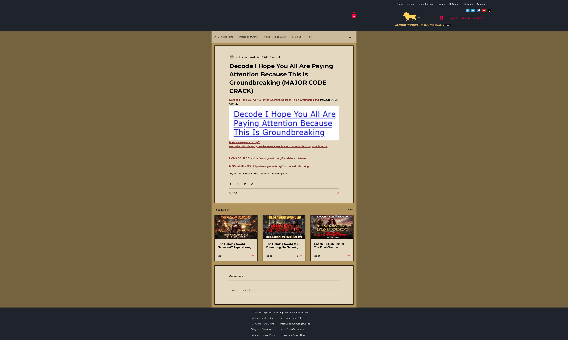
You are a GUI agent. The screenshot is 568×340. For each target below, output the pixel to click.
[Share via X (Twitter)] (238, 183)
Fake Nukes (297, 36)
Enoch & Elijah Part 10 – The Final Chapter (330, 245)
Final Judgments (261, 173)
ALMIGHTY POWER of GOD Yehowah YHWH (423, 25)
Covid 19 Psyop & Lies (275, 36)
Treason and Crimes (248, 36)
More (311, 36)
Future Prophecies (280, 173)
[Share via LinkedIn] (245, 183)
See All (350, 209)
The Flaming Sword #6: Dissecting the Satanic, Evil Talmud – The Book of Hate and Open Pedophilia (284, 245)
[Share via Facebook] (230, 183)
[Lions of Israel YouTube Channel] (484, 10)
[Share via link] (252, 183)
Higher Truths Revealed (241, 173)
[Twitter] (467, 10)
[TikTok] (489, 10)
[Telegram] (473, 10)
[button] (353, 15)
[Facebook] (478, 10)
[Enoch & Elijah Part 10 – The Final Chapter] (332, 227)
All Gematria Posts (223, 36)
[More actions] (337, 57)
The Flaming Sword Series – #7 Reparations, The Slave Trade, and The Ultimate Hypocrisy (235, 245)
